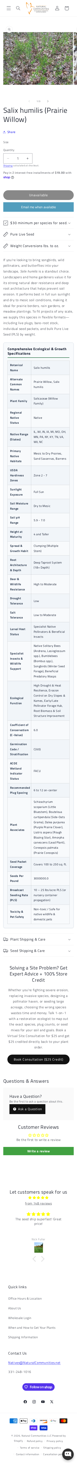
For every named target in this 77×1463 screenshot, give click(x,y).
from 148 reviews (38, 1203)
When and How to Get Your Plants (32, 1327)
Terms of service (29, 1447)
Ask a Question (29, 1108)
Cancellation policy (54, 1454)
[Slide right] (47, 101)
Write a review (38, 1151)
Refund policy (35, 1441)
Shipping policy (52, 1447)
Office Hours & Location (25, 1298)
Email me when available (38, 207)
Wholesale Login (19, 1318)
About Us (14, 1308)
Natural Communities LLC (37, 1435)
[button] (8, 8)
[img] (38, 1198)
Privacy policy (55, 1441)
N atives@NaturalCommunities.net (34, 1362)
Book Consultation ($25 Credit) (38, 1059)
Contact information (27, 1454)
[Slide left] (29, 101)
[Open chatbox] (68, 1454)
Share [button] (11, 132)
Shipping (8, 165)
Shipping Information (23, 1337)
